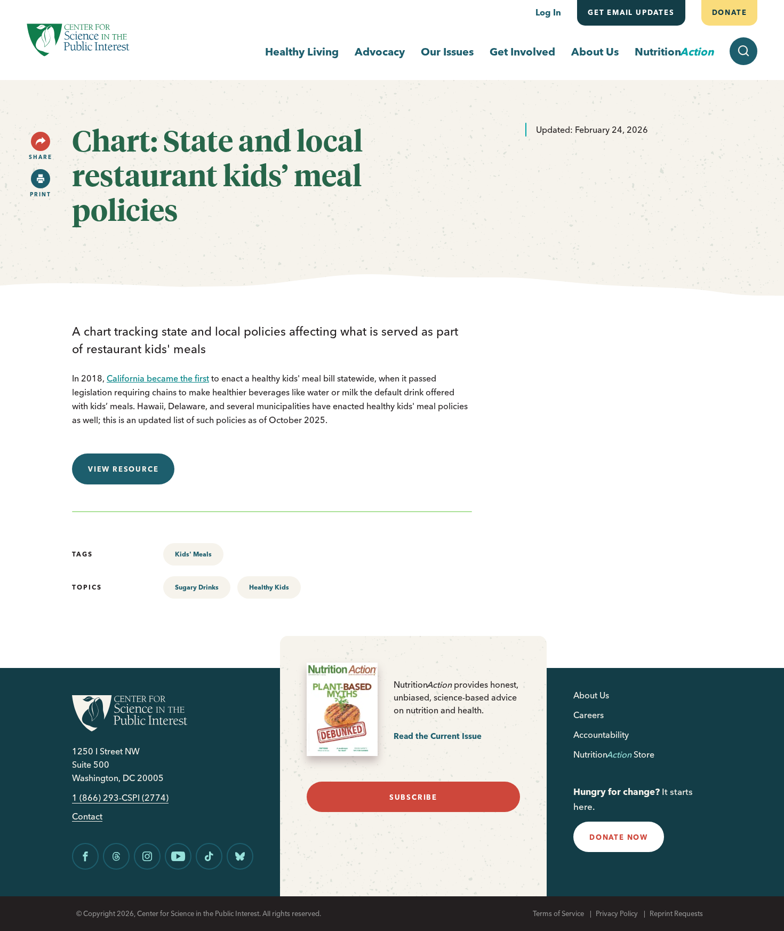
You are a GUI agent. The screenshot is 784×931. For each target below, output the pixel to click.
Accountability (601, 734)
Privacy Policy (617, 913)
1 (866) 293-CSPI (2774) (120, 798)
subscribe (413, 797)
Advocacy (380, 51)
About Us (595, 51)
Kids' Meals (193, 554)
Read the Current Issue (438, 736)
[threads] (116, 856)
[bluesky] (240, 856)
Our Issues (447, 51)
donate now (618, 837)
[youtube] (178, 856)
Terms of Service (558, 913)
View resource (123, 469)
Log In (548, 12)
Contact (87, 816)
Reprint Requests (676, 913)
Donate (729, 12)
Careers (588, 715)
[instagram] (147, 856)
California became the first (158, 378)
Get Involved (522, 51)
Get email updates (631, 12)
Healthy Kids (269, 587)
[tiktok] (209, 856)
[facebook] (85, 856)
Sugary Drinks (197, 587)
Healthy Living (302, 51)
